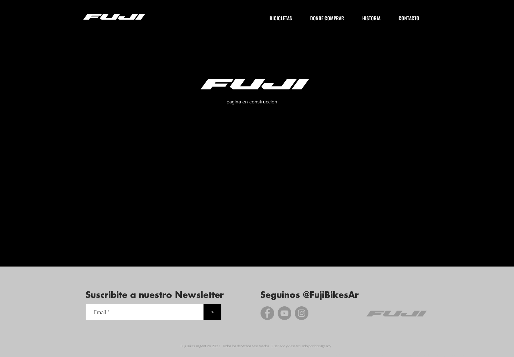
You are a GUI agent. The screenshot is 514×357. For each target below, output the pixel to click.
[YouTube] (284, 313)
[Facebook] (267, 313)
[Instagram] (301, 313)
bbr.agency (322, 346)
